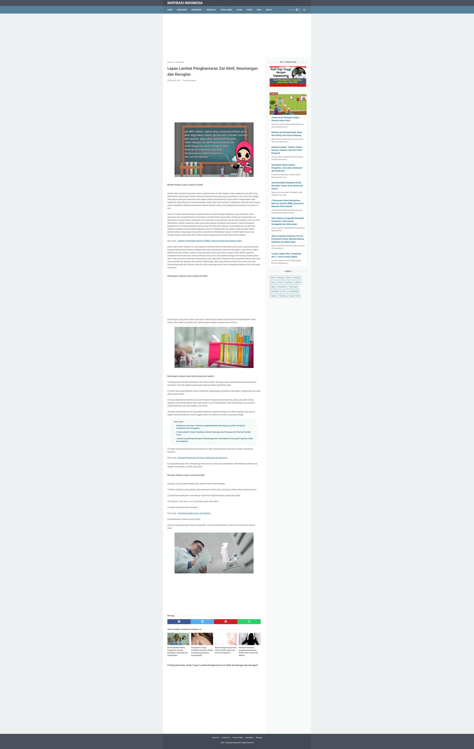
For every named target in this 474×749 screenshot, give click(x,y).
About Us (215, 738)
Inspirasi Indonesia (185, 3)
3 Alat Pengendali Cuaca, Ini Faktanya (194, 513)
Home (169, 10)
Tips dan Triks (294, 296)
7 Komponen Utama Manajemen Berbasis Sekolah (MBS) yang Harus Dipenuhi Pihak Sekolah (287, 203)
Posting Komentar (190, 80)
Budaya (297, 278)
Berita (269, 10)
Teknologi (211, 10)
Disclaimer (249, 738)
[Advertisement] (237, 35)
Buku (259, 10)
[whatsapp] (249, 621)
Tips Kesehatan (239, 745)
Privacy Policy (237, 738)
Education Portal (226, 745)
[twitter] (202, 621)
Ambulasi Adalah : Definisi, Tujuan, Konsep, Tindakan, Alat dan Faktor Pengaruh (286, 150)
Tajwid (273, 296)
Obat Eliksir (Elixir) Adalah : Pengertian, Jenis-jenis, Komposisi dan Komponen (286, 168)
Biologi (281, 278)
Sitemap (259, 738)
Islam (239, 10)
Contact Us (225, 738)
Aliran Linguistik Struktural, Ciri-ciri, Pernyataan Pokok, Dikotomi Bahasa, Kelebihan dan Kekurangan (287, 239)
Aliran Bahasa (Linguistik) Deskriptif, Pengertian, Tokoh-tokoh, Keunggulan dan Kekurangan (287, 221)
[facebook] (179, 621)
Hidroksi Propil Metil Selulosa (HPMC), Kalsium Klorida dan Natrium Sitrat (210, 241)
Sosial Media (226, 10)
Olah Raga (293, 287)
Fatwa (249, 10)
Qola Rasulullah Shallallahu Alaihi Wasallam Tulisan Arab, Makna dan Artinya (287, 186)
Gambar (289, 282)
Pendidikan (196, 10)
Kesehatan (182, 10)
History (297, 282)
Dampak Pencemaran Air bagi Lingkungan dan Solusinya (202, 458)
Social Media (293, 291)
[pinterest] (225, 621)
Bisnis (288, 278)
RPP (284, 291)
